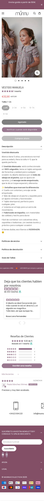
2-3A (14, 107)
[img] (23, 289)
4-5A (23, 107)
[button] (39, 13)
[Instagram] (7, 454)
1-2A (6, 107)
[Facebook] (3, 454)
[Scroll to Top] (39, 488)
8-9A (5, 114)
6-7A (32, 107)
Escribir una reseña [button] (22, 365)
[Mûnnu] (22, 13)
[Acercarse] (37, 72)
